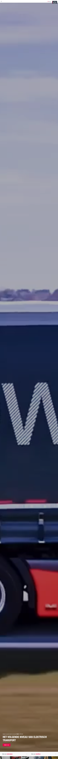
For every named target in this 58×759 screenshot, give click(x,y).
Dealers (49, 1)
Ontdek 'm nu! (6, 745)
